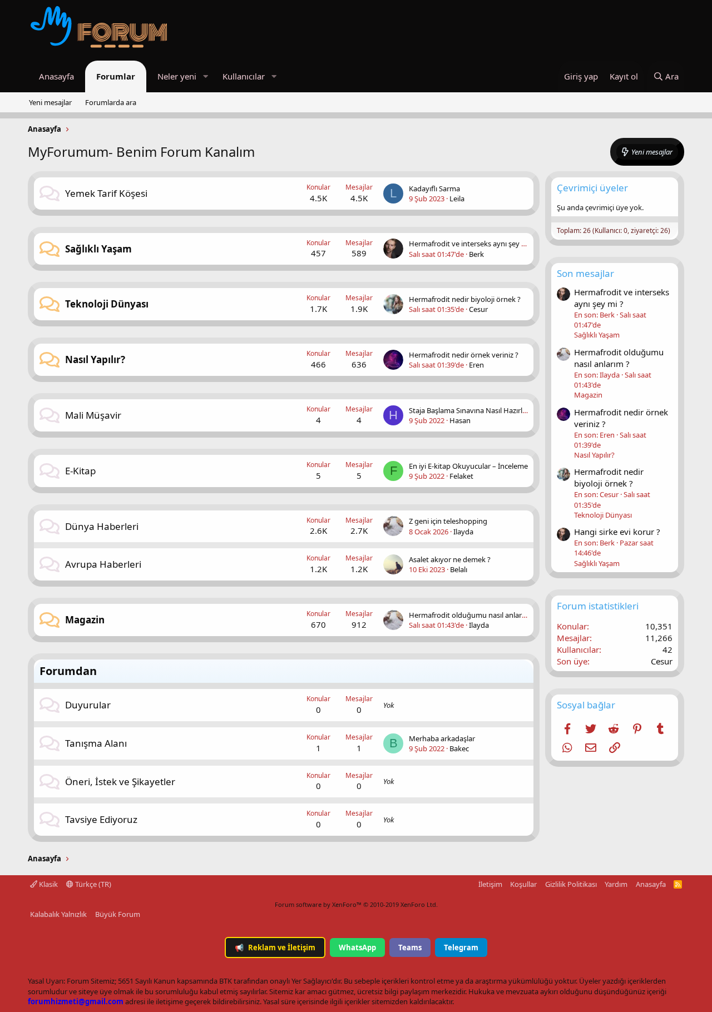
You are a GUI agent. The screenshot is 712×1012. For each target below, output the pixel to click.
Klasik (47, 884)
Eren (476, 365)
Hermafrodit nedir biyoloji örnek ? (465, 299)
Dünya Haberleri (102, 526)
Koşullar (523, 884)
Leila (456, 199)
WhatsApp (357, 947)
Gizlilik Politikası (571, 884)
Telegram (461, 947)
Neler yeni (176, 76)
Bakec (459, 748)
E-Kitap (80, 470)
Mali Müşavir (93, 415)
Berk (476, 254)
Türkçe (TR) (92, 884)
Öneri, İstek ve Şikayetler (120, 781)
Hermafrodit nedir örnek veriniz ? (463, 355)
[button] (205, 76)
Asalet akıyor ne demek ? (450, 559)
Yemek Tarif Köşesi (106, 193)
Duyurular (88, 704)
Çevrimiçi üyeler (592, 187)
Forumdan (68, 670)
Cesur (478, 309)
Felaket (461, 476)
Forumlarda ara (110, 102)
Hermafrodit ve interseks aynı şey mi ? (472, 244)
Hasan (460, 420)
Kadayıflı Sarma (434, 188)
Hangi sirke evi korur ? (617, 531)
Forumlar (115, 76)
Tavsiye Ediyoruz (101, 819)
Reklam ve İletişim (275, 947)
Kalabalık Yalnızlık (58, 914)
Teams (410, 947)
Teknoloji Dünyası (107, 303)
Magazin (85, 619)
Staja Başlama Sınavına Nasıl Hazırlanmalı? (478, 410)
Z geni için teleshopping (448, 521)
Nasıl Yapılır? (95, 359)
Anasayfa (56, 76)
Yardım (616, 884)
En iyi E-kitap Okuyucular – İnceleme (468, 466)
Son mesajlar (585, 273)
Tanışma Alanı (96, 743)
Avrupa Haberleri (103, 564)
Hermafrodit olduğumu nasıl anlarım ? (472, 615)
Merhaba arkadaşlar (442, 738)
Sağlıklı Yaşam (98, 248)
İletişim (490, 884)
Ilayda (463, 532)
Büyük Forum (117, 914)
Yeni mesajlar (50, 102)
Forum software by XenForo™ (356, 904)
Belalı (458, 569)
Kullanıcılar (243, 76)
